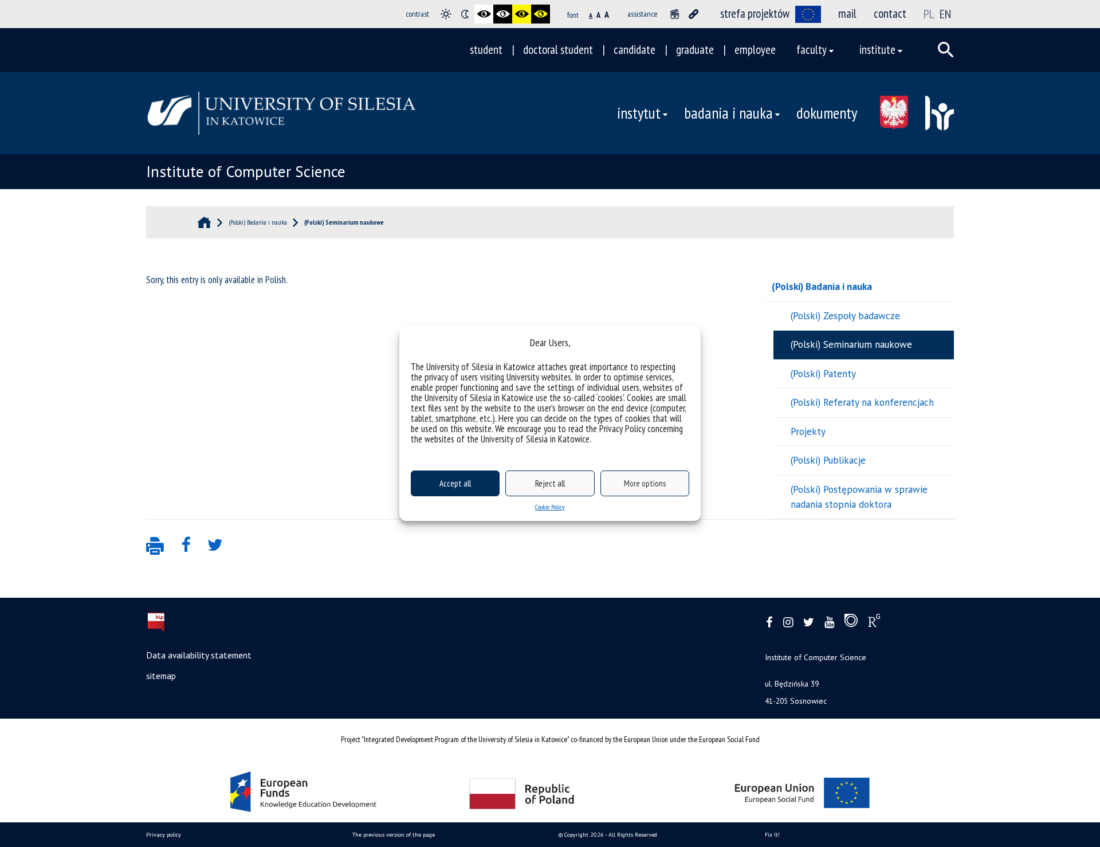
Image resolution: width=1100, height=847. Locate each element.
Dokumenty (826, 113)
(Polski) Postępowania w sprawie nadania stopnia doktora (859, 497)
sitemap (161, 675)
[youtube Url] (829, 623)
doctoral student (558, 49)
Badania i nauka (728, 113)
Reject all (550, 483)
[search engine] (946, 50)
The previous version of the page (393, 834)
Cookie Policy (550, 507)
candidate (634, 49)
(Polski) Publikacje (828, 460)
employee (755, 49)
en (945, 14)
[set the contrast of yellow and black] (540, 14)
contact (890, 13)
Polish (275, 279)
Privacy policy (163, 834)
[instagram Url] (788, 623)
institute (877, 49)
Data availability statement (199, 655)
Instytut (639, 113)
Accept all (455, 483)
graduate (695, 49)
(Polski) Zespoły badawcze (845, 315)
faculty (811, 49)
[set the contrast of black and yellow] (521, 14)
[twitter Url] (808, 623)
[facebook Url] (769, 623)
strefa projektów (754, 13)
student (486, 49)
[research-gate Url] (874, 623)
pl (929, 14)
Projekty (808, 431)
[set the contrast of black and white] (483, 14)
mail (847, 13)
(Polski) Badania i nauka (822, 286)
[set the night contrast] (464, 14)
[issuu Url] (851, 623)
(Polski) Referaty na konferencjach (862, 402)
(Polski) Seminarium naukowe (851, 344)
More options (645, 483)
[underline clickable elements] (693, 14)
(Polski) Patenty (823, 373)
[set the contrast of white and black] (502, 14)
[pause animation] (674, 14)
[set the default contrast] (446, 14)
